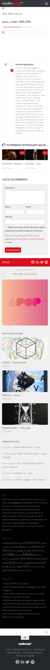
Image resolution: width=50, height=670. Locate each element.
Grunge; (27, 550)
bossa (21, 543)
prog (26, 563)
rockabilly (33, 567)
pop (12, 562)
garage (20, 550)
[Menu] (46, 3)
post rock (19, 563)
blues (16, 542)
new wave (26, 558)
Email (29, 207)
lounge (10, 559)
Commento (10, 188)
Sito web (8, 217)
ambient (5, 543)
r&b (3, 567)
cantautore (31, 542)
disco (28, 547)
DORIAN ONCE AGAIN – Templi (26, 447)
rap (7, 566)
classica (43, 543)
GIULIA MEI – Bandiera (12, 164)
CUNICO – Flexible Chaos (14, 362)
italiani (27, 554)
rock (26, 566)
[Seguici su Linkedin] (37, 262)
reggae (19, 566)
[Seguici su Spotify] (46, 262)
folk (4, 550)
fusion (14, 551)
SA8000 (15, 503)
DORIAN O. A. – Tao (22, 473)
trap (29, 570)
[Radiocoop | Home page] (16, 3)
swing (24, 570)
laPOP (5, 559)
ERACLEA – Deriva (11, 395)
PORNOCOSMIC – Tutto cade (16, 428)
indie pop (18, 555)
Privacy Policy (21, 239)
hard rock (36, 550)
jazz (35, 554)
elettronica (38, 547)
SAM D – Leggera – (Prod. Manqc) (30, 479)
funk (9, 550)
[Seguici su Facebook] (33, 262)
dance (22, 546)
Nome (8, 207)
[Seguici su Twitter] (41, 262)
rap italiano (12, 567)
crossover (14, 546)
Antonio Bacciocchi (12, 27)
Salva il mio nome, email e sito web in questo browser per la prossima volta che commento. (25, 229)
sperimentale (9, 570)
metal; (16, 558)
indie (10, 554)
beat (11, 543)
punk (43, 562)
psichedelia (34, 562)
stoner (19, 570)
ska (38, 567)
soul (42, 566)
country (5, 547)
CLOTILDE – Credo (33, 164)
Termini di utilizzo (37, 239)
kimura (40, 555)
